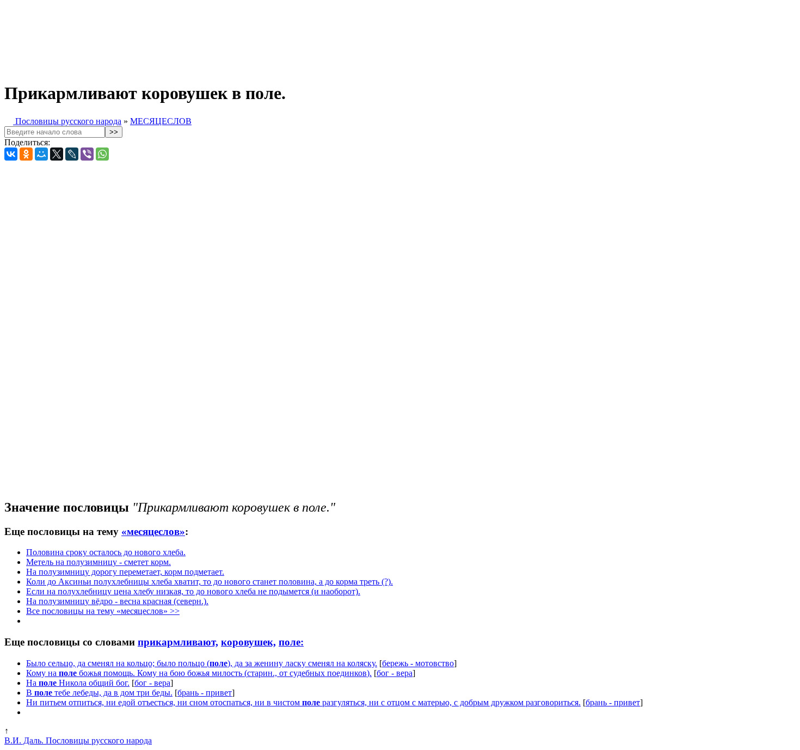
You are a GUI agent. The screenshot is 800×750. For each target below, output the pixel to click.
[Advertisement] (271, 37)
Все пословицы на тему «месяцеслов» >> (103, 611)
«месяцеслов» (153, 531)
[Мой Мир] (41, 154)
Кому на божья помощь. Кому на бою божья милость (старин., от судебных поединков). (199, 673)
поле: (291, 642)
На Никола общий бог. (78, 682)
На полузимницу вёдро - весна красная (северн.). (117, 601)
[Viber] (87, 154)
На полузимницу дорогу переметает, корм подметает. (125, 571)
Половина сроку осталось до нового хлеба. (106, 552)
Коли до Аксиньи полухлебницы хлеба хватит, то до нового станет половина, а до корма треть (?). (209, 581)
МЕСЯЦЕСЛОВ (161, 121)
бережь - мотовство (418, 663)
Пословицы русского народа (67, 121)
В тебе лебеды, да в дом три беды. (99, 692)
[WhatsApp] (102, 154)
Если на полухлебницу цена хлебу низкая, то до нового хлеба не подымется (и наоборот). (193, 591)
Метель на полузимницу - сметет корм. (98, 562)
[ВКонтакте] (10, 154)
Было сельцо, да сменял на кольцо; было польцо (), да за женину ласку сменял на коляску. (201, 663)
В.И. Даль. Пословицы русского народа (78, 740)
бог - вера (395, 673)
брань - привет (204, 692)
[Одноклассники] (26, 154)
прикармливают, (178, 642)
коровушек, (248, 642)
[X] (56, 154)
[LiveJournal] (71, 154)
